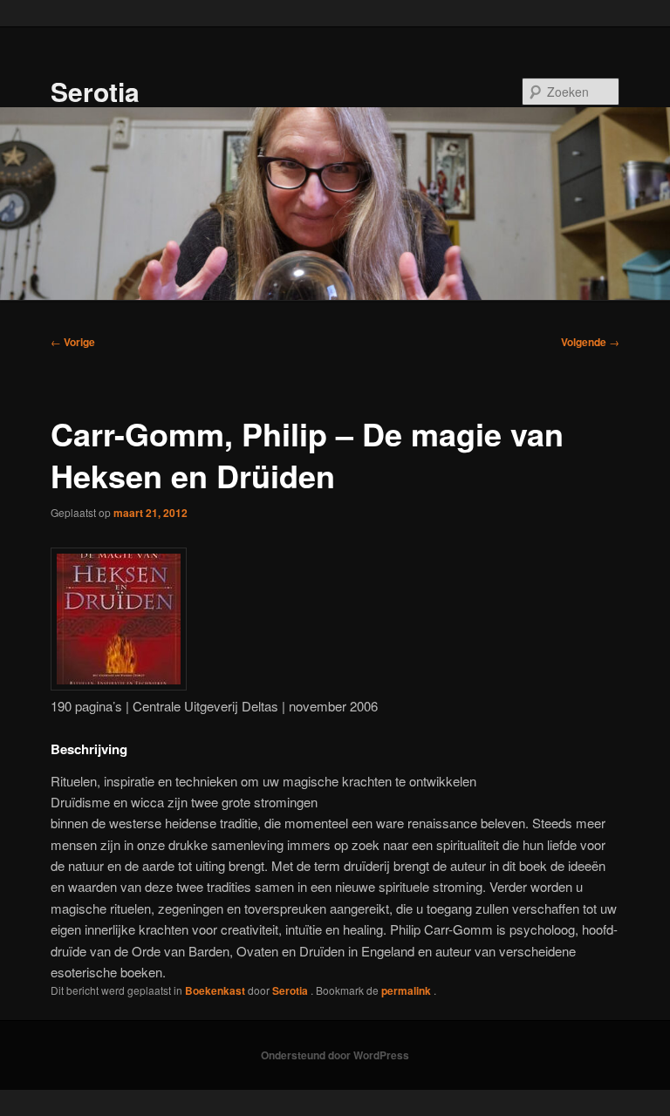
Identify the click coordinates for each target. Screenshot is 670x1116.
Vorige (73, 342)
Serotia (95, 91)
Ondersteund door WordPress (335, 1055)
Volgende (590, 342)
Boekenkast (215, 990)
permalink (407, 990)
